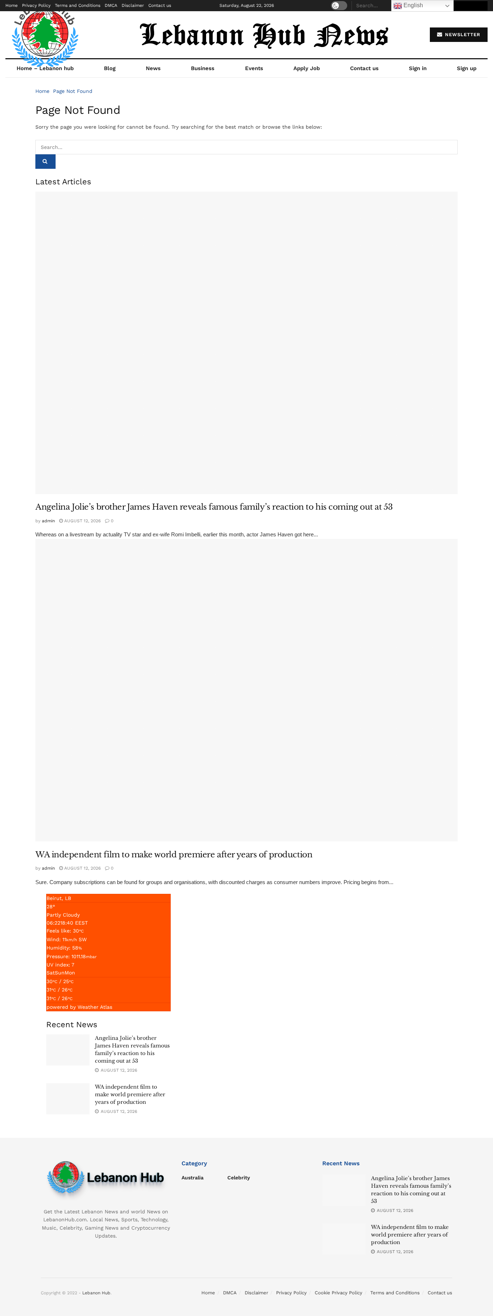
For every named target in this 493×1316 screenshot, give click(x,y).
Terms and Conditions (77, 5)
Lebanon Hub (96, 1292)
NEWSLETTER (461, 34)
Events (254, 68)
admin (48, 520)
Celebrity (238, 1177)
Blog (109, 68)
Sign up (466, 68)
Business (202, 68)
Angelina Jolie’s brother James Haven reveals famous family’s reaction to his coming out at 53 (213, 507)
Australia (193, 1177)
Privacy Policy (36, 5)
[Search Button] (45, 161)
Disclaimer (133, 5)
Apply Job (306, 68)
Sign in (418, 68)
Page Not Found (72, 91)
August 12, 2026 (82, 520)
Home (11, 5)
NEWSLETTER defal (461, 5)
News (153, 68)
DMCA (111, 5)
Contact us (159, 5)
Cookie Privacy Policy (338, 1292)
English (412, 5)
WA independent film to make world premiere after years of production (173, 855)
